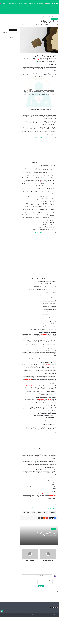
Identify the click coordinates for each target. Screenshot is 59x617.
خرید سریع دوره (40, 3)
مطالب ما (25, 3)
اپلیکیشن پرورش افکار (50, 3)
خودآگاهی (45, 512)
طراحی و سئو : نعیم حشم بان (27, 614)
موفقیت (32, 512)
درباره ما (20, 3)
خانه (57, 3)
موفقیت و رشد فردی (52, 16)
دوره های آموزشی (32, 3)
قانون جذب (53, 529)
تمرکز (55, 428)
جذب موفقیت (52, 512)
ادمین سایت (54, 24)
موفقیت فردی (25, 512)
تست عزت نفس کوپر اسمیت (11, 3)
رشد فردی (38, 512)
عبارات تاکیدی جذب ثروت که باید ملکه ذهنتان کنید (46, 534)
